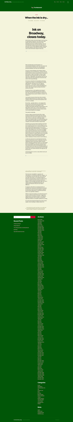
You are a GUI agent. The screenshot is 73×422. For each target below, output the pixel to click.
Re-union (39, 393)
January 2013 (40, 351)
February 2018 (40, 285)
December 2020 (41, 252)
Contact (57, 1)
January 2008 (40, 376)
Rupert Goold (41, 208)
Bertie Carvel (32, 207)
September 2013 (41, 342)
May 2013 (39, 346)
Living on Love (40, 390)
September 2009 (41, 375)
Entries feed (40, 411)
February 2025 (40, 226)
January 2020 (40, 263)
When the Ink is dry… (36, 17)
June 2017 (40, 292)
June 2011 (40, 356)
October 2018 (40, 276)
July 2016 (39, 305)
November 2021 (41, 249)
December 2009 (41, 372)
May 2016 (39, 306)
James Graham (38, 207)
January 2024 (40, 236)
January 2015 (40, 325)
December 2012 (41, 352)
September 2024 (41, 230)
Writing (39, 403)
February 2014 (40, 335)
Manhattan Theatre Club (35, 208)
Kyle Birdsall (30, 208)
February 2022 (40, 247)
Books (64, 1)
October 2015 (40, 315)
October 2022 (40, 243)
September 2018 (41, 277)
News (61, 1)
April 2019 (40, 269)
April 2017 (40, 294)
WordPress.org (40, 413)
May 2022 (39, 245)
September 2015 (41, 317)
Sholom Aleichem (41, 395)
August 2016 (40, 303)
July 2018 (39, 280)
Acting (36, 14)
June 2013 (40, 344)
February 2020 (40, 261)
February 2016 (40, 310)
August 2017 (40, 289)
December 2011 (41, 355)
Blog (55, 1)
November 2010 (41, 361)
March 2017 (40, 296)
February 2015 (40, 323)
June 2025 (40, 222)
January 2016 (40, 311)
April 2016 (40, 307)
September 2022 (41, 244)
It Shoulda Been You (41, 387)
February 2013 (40, 350)
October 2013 (40, 340)
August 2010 (40, 364)
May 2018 (39, 282)
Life (38, 389)
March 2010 (40, 368)
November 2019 (41, 265)
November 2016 (41, 301)
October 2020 (40, 253)
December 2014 (41, 326)
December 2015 (41, 313)
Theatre (39, 397)
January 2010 (40, 371)
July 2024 (39, 231)
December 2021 (41, 248)
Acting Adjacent (17, 225)
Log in (39, 409)
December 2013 (41, 338)
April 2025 (40, 223)
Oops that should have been (19, 231)
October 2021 (40, 251)
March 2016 (40, 309)
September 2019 (41, 267)
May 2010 (39, 367)
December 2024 (41, 227)
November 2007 (41, 379)
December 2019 (41, 264)
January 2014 (40, 336)
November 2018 (41, 274)
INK (34, 207)
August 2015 (40, 318)
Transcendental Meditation (41, 209)
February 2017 (40, 297)
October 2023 (40, 238)
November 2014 (41, 327)
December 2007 (41, 377)
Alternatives (40, 386)
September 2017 (41, 288)
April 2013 (40, 347)
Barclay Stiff (28, 207)
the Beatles (31, 209)
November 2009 (41, 373)
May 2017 (39, 293)
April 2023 (40, 240)
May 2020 (39, 257)
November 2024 (41, 228)
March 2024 (40, 235)
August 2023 (40, 239)
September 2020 (41, 255)
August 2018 (40, 278)
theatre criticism (41, 398)
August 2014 (40, 330)
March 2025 (40, 224)
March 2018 (40, 284)
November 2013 (41, 339)
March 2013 (40, 348)
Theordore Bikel (41, 399)
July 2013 (39, 343)
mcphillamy (31, 20)
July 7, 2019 (37, 20)
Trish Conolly (40, 401)
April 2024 (40, 234)
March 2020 (40, 260)
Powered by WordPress (26, 419)
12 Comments (43, 20)
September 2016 (41, 302)
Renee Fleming (40, 394)
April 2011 (39, 359)
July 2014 (39, 331)
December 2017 (41, 286)
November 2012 (41, 354)
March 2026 (40, 219)
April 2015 (40, 322)
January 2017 (40, 298)
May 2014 (39, 332)
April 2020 (40, 259)
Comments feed (41, 412)
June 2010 (40, 365)
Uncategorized (40, 402)
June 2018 (40, 281)
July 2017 (39, 290)
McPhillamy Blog (8, 1)
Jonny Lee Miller (42, 207)
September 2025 (41, 220)
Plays (39, 391)
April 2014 (40, 334)
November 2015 (41, 314)
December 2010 (41, 360)
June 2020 (40, 256)
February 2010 (40, 369)
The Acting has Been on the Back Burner (21, 227)
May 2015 (39, 321)
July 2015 (39, 319)
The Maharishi (35, 209)
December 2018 (41, 273)
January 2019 (40, 272)
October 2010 (40, 363)
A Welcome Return (17, 223)
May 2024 (39, 232)
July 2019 (39, 268)
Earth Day (15, 229)
